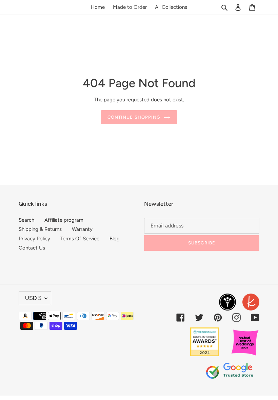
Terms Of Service (79, 239)
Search (26, 220)
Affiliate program (63, 220)
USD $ (33, 298)
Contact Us (32, 248)
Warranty (82, 229)
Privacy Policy (34, 239)
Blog (115, 239)
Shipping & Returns (40, 229)
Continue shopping (133, 117)
